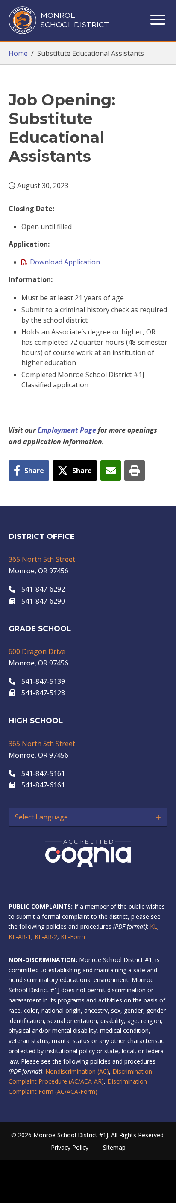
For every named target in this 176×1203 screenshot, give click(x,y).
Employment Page (67, 430)
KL (153, 926)
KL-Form (73, 937)
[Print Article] (134, 470)
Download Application (65, 262)
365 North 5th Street (42, 559)
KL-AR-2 (46, 937)
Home (18, 53)
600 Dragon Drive (37, 651)
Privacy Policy (69, 1147)
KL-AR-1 (20, 937)
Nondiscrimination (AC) (77, 1071)
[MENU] (158, 19)
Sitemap (114, 1147)
